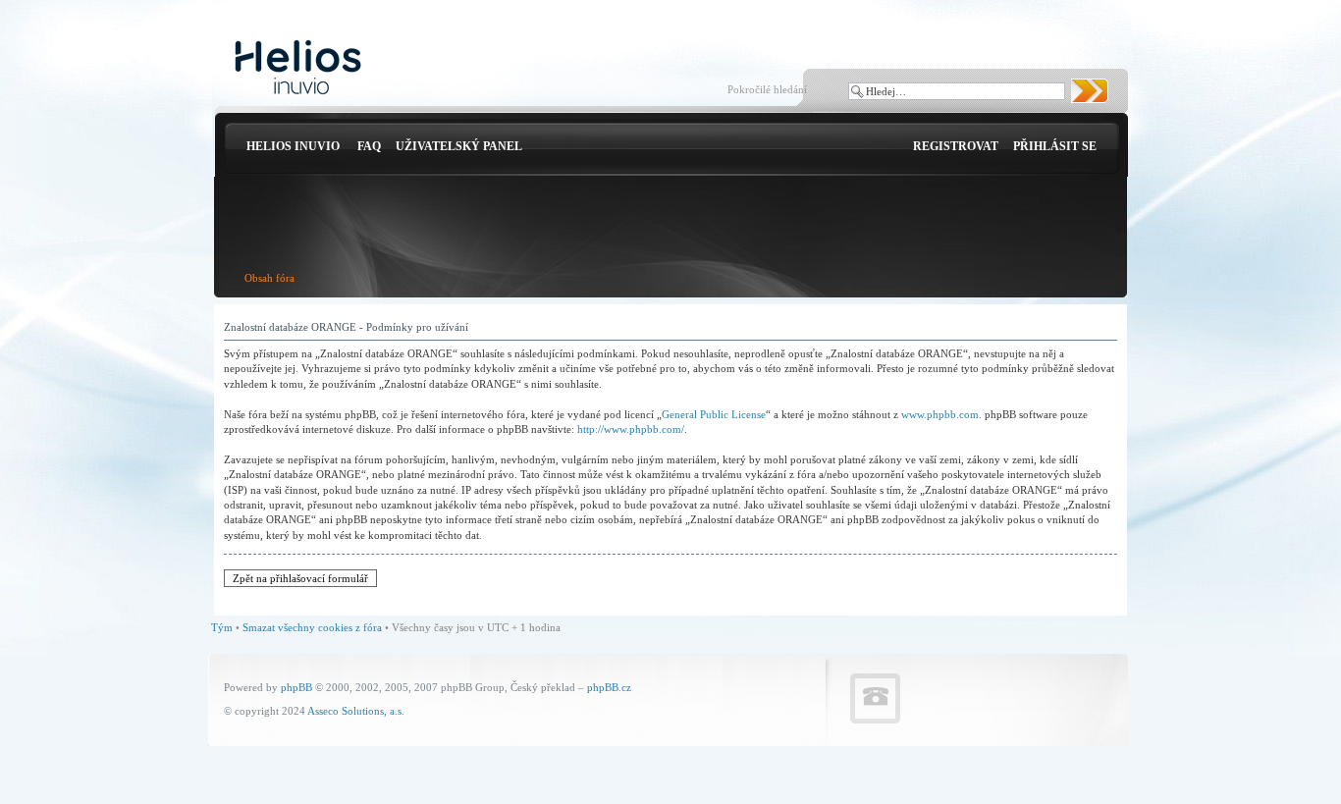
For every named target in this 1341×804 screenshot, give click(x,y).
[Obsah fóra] (298, 68)
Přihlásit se (1055, 146)
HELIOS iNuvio (293, 146)
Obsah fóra (269, 278)
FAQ (369, 146)
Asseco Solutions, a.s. (355, 711)
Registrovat (955, 146)
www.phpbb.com (940, 414)
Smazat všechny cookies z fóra (312, 627)
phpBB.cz (609, 687)
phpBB (296, 687)
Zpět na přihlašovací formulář (300, 578)
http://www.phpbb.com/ (630, 429)
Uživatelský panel (459, 146)
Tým (222, 627)
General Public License (714, 414)
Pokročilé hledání (767, 89)
